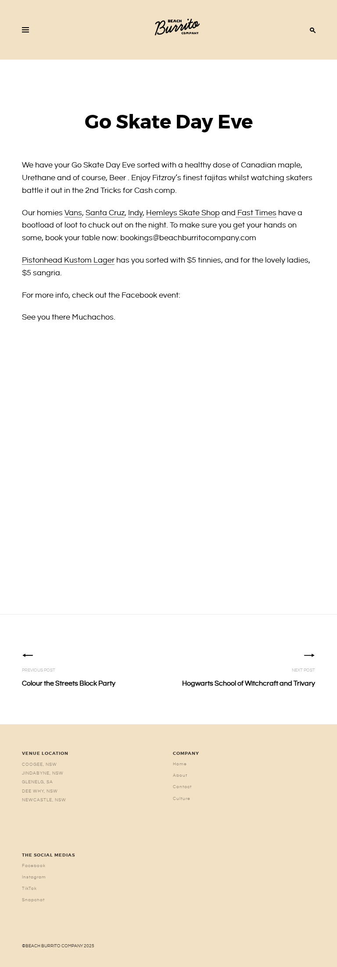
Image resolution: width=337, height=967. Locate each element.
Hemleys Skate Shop (183, 213)
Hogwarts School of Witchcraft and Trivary (248, 677)
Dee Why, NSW (40, 791)
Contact (182, 787)
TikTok (29, 888)
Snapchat (33, 900)
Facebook (34, 866)
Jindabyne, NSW (43, 773)
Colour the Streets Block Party (68, 677)
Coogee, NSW (39, 764)
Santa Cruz (105, 213)
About (180, 775)
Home (180, 764)
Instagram (34, 877)
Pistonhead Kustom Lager (68, 260)
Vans (73, 213)
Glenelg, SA (37, 782)
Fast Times (256, 213)
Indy (135, 213)
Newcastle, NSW (44, 800)
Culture (181, 798)
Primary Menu (25, 30)
